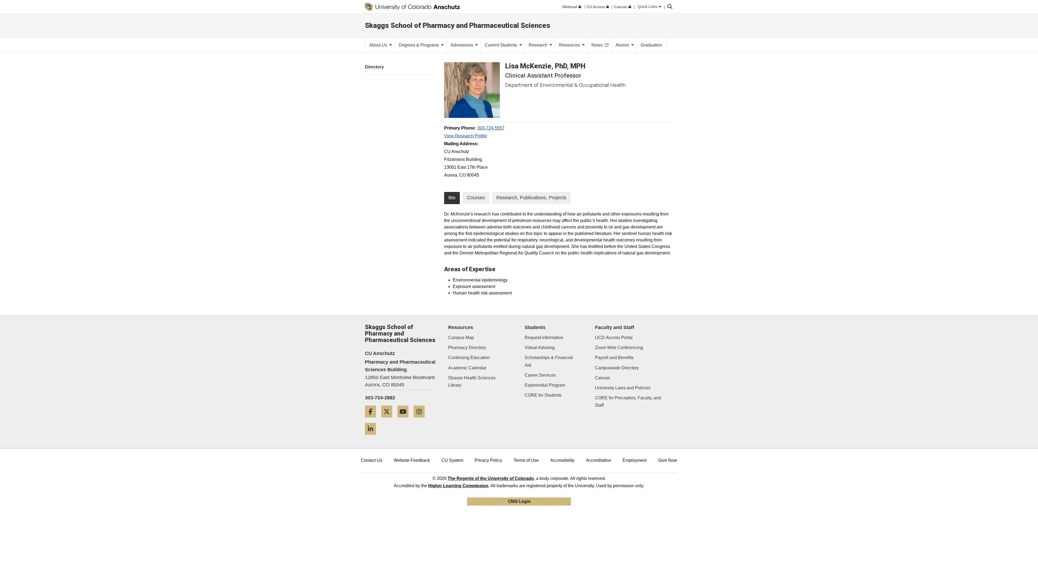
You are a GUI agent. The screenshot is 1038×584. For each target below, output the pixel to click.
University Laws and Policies (622, 388)
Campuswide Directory (617, 368)
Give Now (667, 460)
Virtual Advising (540, 347)
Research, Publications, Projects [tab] (531, 197)
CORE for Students (543, 395)
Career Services (540, 375)
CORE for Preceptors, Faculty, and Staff (628, 401)
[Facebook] (372, 419)
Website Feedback (412, 460)
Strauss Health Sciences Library (471, 381)
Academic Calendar (467, 368)
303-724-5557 (490, 128)
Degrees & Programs (419, 45)
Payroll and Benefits (614, 357)
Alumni (623, 45)
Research (538, 45)
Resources (570, 45)
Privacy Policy (488, 460)
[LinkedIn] (372, 436)
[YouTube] (404, 419)
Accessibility (562, 460)
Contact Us (371, 460)
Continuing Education (469, 357)
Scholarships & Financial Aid (549, 361)
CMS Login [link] (519, 501)
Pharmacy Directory (467, 347)
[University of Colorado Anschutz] (412, 7)
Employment (635, 460)
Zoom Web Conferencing (619, 347)
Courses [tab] (476, 197)
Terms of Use (526, 460)
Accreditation (598, 460)
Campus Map (461, 337)
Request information (544, 337)
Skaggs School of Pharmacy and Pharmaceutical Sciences (457, 25)
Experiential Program (545, 385)
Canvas (602, 378)
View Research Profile (465, 136)
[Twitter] (388, 419)
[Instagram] (421, 419)
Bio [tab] (451, 197)
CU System (452, 460)
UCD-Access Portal (614, 337)
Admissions (462, 45)
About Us (378, 45)
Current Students (501, 45)
